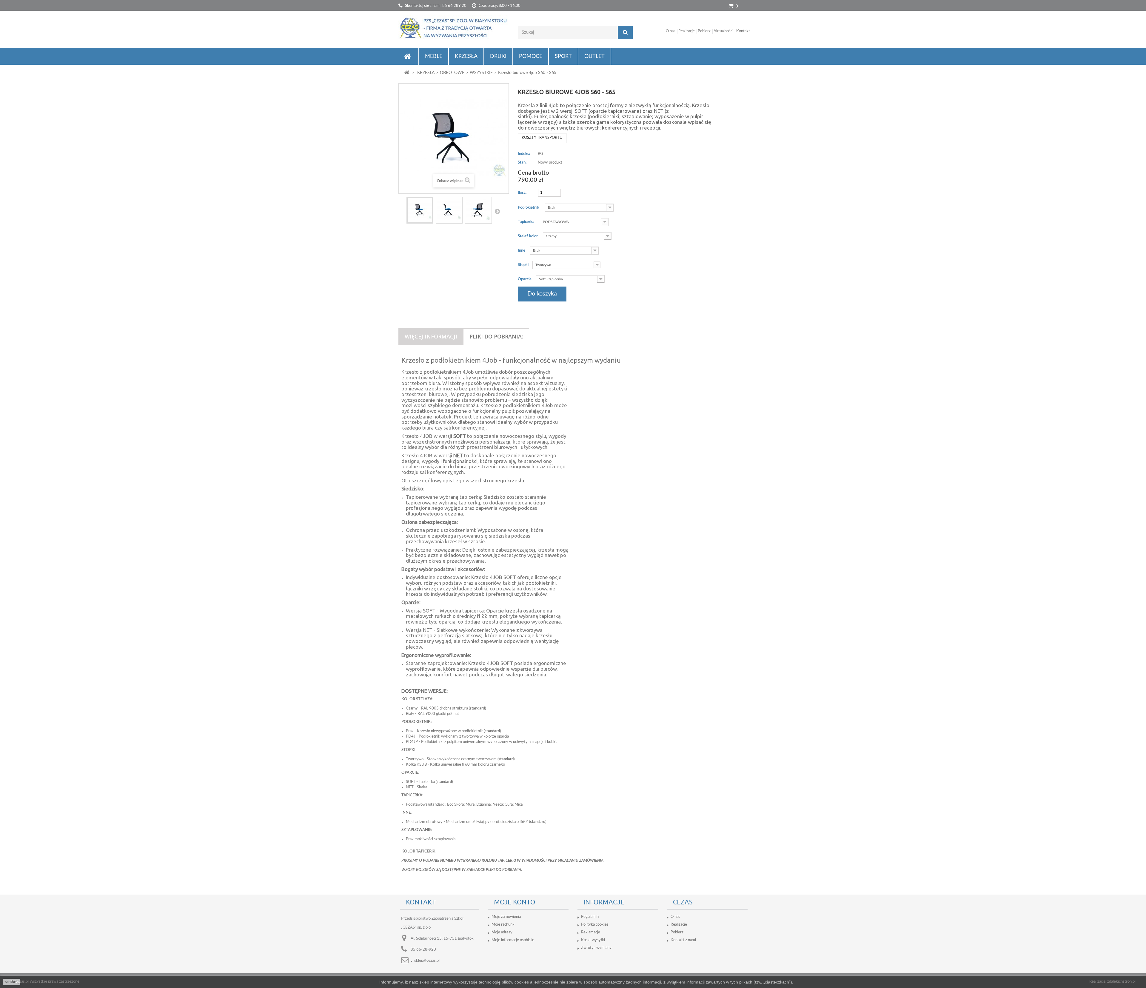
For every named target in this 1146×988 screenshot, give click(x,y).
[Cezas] (453, 27)
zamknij (11, 982)
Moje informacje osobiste (513, 940)
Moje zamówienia (506, 917)
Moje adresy (502, 932)
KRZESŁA (466, 56)
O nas (670, 31)
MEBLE (433, 56)
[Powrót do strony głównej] (406, 73)
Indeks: (524, 154)
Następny (497, 211)
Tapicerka (526, 222)
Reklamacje (590, 932)
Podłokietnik (529, 208)
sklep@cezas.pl (427, 961)
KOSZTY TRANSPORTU (542, 138)
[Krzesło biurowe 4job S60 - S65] (420, 210)
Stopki (523, 265)
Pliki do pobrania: (496, 336)
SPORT (563, 56)
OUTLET (594, 56)
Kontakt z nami (683, 940)
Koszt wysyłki (593, 940)
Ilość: (522, 193)
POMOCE (530, 56)
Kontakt (743, 31)
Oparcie (525, 279)
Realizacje (686, 31)
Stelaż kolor (528, 236)
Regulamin (590, 917)
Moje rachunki (503, 925)
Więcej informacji (431, 336)
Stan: (522, 162)
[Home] (408, 56)
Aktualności (723, 31)
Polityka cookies (595, 925)
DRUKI (498, 56)
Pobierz (704, 31)
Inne (522, 251)
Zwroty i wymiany (596, 948)
